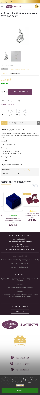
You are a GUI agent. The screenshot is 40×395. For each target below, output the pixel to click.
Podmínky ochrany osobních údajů (20, 241)
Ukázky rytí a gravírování (20, 247)
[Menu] (2, 6)
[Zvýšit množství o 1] (7, 92)
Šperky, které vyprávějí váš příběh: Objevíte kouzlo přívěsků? (20, 279)
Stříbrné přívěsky (24, 170)
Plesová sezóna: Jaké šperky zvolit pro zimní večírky (20, 260)
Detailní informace (7, 104)
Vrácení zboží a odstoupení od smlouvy (20, 249)
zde (29, 382)
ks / (20, 311)
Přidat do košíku (20, 92)
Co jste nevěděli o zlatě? (20, 267)
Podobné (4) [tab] (13, 123)
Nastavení (20, 385)
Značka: (19, 69)
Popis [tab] (4, 123)
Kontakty (20, 244)
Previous (34, 186)
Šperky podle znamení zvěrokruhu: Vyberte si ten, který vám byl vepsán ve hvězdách (20, 295)
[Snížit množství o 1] (2, 92)
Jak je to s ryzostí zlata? (20, 263)
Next (37, 186)
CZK (11, 2)
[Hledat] (2, 1)
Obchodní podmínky (20, 239)
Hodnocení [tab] (23, 123)
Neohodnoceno (15, 73)
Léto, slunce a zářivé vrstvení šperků (20, 287)
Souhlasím (20, 390)
